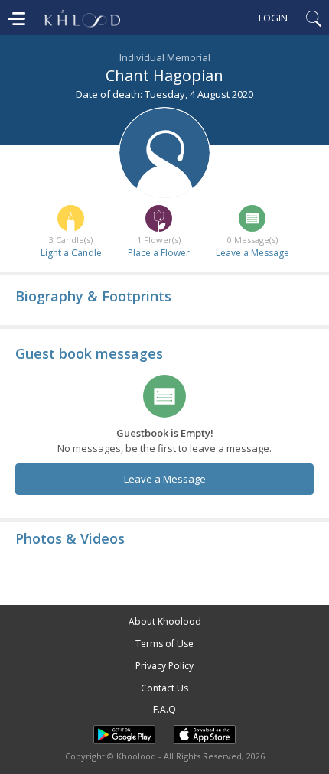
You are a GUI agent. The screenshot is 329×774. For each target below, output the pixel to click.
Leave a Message (252, 252)
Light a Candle (71, 252)
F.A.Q (164, 709)
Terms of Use (164, 643)
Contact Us (164, 687)
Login (273, 17)
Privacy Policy (164, 665)
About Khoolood (165, 621)
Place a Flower (159, 252)
